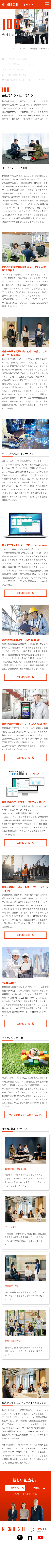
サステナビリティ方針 (15, 69)
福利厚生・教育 (12, 1285)
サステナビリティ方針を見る (23, 1114)
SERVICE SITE (23, 593)
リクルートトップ (19, 48)
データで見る (11, 1227)
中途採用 (36, 1487)
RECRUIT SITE (10, 4)
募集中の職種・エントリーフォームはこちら (24, 80)
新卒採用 (15, 1487)
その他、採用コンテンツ (16, 74)
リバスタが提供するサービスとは (20, 64)
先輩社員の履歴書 (13, 1341)
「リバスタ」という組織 (16, 58)
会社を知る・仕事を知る (16, 1168)
